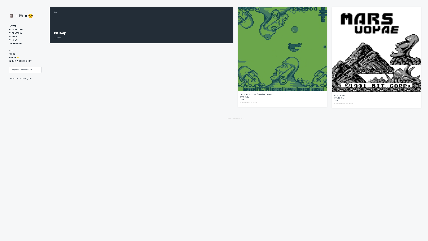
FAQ (10, 50)
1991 (335, 98)
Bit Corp (248, 97)
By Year (13, 40)
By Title (13, 36)
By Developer (16, 29)
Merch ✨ (14, 57)
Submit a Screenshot (20, 61)
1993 (242, 97)
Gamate (242, 99)
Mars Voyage (339, 95)
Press (12, 54)
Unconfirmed (16, 44)
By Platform (15, 33)
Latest (12, 26)
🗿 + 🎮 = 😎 (21, 15)
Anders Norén (239, 118)
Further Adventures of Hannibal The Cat (256, 94)
